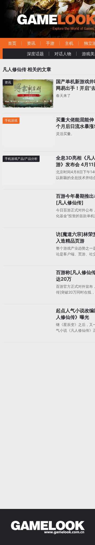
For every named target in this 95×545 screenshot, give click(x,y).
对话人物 (62, 53)
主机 (69, 43)
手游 (50, 43)
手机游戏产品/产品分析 (21, 159)
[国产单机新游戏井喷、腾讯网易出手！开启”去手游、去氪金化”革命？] (28, 82)
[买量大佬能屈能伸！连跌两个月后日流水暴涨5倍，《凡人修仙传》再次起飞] (28, 120)
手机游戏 (11, 120)
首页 (12, 43)
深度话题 (35, 53)
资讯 (31, 43)
